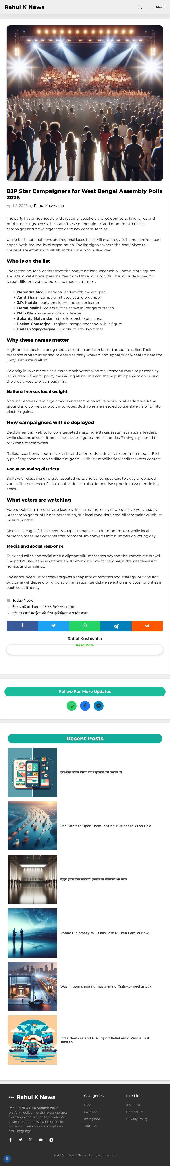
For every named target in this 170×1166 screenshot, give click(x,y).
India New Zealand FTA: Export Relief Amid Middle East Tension (104, 1040)
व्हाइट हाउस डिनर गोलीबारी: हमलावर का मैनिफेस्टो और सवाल (93, 879)
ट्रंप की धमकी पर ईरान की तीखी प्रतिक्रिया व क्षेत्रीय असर (50, 613)
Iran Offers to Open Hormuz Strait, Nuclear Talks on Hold (105, 826)
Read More (85, 645)
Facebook (91, 1112)
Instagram (92, 1119)
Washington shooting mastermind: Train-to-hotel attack (105, 986)
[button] (140, 7)
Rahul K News (24, 7)
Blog (88, 1105)
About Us (133, 1105)
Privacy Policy (137, 1119)
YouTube (90, 1126)
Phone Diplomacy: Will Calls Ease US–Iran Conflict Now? (105, 933)
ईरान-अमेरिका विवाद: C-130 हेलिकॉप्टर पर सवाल (43, 607)
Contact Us (134, 1112)
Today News (23, 600)
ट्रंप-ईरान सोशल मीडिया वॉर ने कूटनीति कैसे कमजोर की (91, 772)
